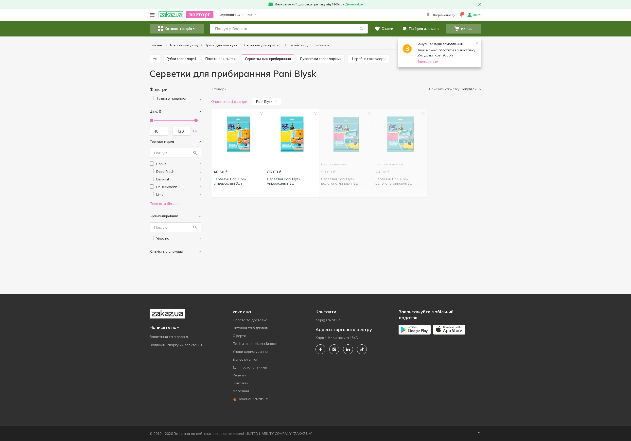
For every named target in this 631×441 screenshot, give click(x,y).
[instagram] (334, 349)
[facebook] (320, 349)
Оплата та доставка (250, 320)
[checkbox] (152, 98)
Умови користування (250, 351)
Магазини (241, 391)
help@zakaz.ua (328, 320)
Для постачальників (250, 367)
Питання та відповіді (250, 328)
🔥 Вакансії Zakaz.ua (250, 399)
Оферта (239, 336)
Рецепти (239, 375)
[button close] (480, 4)
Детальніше (354, 4)
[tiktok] (362, 349)
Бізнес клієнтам (246, 359)
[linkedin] (348, 349)
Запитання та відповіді (169, 337)
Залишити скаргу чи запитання (176, 345)
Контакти (240, 383)
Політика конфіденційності (255, 343)
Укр (250, 15)
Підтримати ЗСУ (229, 15)
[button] (440, 15)
